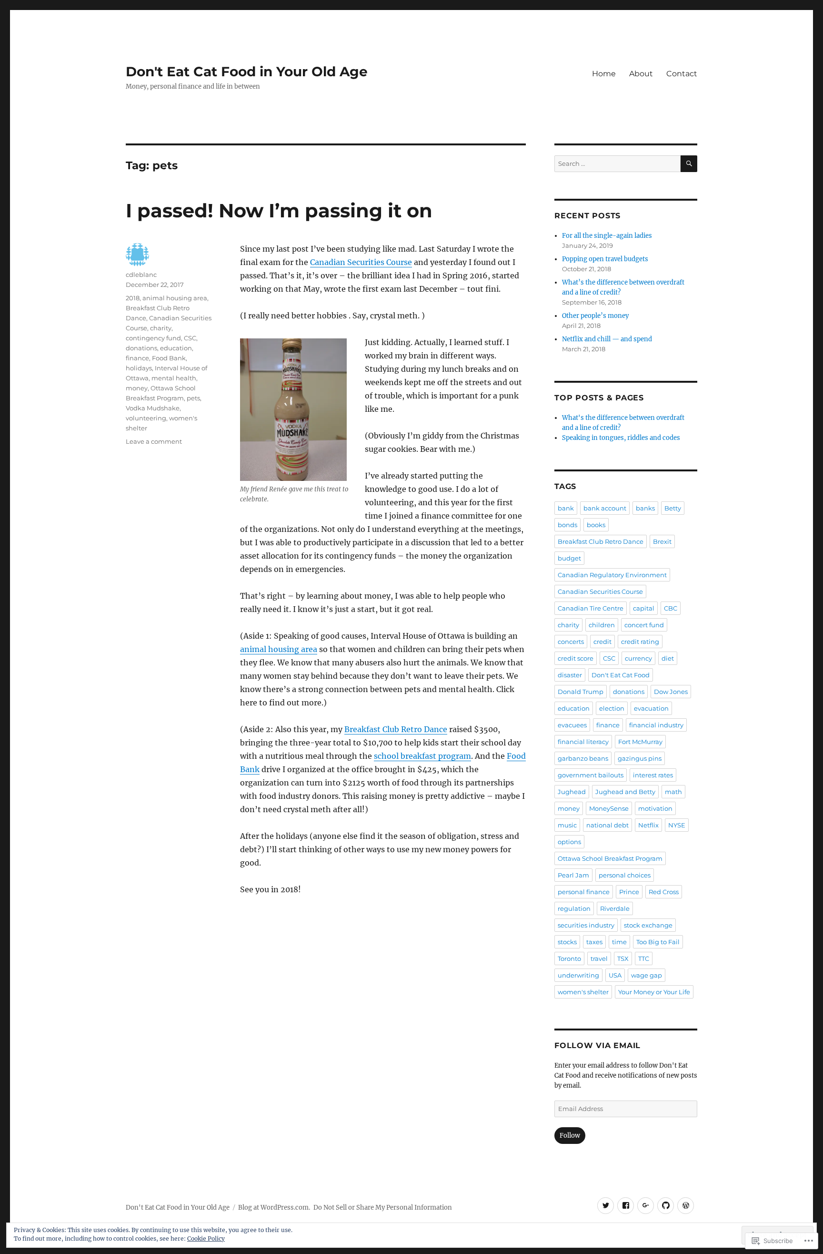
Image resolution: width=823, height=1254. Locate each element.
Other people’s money (595, 316)
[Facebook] (625, 1205)
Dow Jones (671, 691)
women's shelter (583, 992)
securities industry (586, 925)
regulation (574, 908)
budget (569, 558)
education (176, 348)
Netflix (648, 825)
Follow (570, 1136)
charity (160, 328)
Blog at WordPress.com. (274, 1207)
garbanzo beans (583, 758)
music (567, 825)
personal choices (625, 875)
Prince (629, 892)
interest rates (653, 775)
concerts (571, 641)
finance (137, 358)
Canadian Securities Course (361, 262)
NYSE (676, 825)
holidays (139, 368)
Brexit (662, 541)
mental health (173, 378)
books (596, 525)
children (602, 625)
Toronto (569, 958)
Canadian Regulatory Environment (612, 575)
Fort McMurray (640, 741)
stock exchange (648, 925)
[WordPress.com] (685, 1205)
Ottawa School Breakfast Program (610, 858)
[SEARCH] (689, 163)
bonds (567, 525)
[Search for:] (617, 164)
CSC (190, 338)
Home (604, 73)
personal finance (584, 892)
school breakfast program (422, 756)
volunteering (146, 418)
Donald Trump (580, 691)
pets (193, 398)
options (569, 842)
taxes (594, 942)
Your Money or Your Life (654, 992)
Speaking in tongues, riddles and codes (621, 438)
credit (602, 641)
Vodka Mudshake (153, 408)
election (611, 708)
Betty (672, 508)
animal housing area (278, 649)
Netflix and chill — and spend (607, 339)
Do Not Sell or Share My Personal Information (382, 1207)
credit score (575, 658)
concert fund (644, 625)
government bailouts (590, 775)
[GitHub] (665, 1205)
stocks (567, 942)
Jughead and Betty (625, 791)
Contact (681, 73)
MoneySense (609, 808)
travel (599, 958)
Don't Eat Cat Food (621, 675)
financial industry (656, 725)
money (137, 388)
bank (566, 508)
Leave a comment (154, 441)
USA (615, 975)
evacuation (651, 708)
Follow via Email (597, 1045)
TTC (643, 958)
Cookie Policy (206, 1238)
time (619, 942)
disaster (570, 675)
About (641, 73)
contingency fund (153, 338)
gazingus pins (640, 758)
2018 (133, 298)
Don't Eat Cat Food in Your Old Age (247, 71)
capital (643, 608)
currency (638, 658)
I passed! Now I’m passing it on (279, 210)
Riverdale (615, 908)
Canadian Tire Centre (590, 608)
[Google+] (645, 1205)
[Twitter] (605, 1205)
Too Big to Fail (658, 942)
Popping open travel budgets (605, 259)
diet (668, 658)
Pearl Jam (573, 875)
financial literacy (583, 741)
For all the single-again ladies (607, 236)
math (673, 791)
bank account (604, 508)
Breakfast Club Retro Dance (395, 729)
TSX (623, 958)
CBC (670, 608)
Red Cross (664, 892)
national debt (607, 825)
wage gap (646, 975)
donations (141, 348)
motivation (655, 808)
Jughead (572, 791)
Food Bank (169, 358)
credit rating (640, 641)
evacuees (572, 725)
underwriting (578, 975)
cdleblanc (141, 274)
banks (645, 508)
